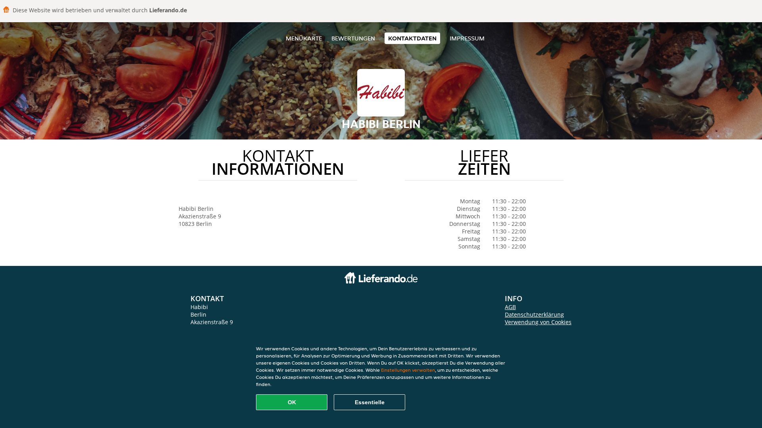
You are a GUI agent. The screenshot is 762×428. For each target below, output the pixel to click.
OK (292, 402)
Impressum (467, 38)
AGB (510, 307)
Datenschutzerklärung (534, 314)
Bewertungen (353, 38)
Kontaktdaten (412, 38)
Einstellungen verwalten (408, 370)
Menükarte (304, 38)
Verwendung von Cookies (538, 322)
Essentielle (370, 402)
